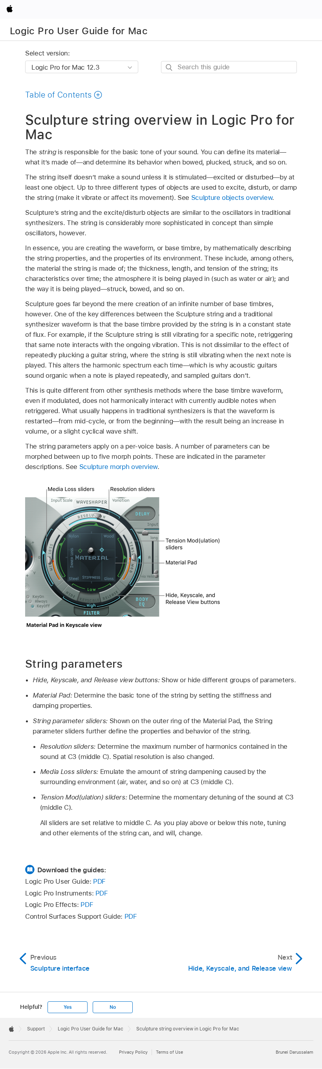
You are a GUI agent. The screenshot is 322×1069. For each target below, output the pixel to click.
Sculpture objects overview (232, 197)
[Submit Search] (169, 67)
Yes (67, 1007)
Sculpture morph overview (118, 467)
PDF (99, 881)
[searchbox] (229, 67)
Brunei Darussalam (294, 1052)
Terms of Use (169, 1052)
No (113, 1007)
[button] (63, 95)
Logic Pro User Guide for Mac (79, 31)
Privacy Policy (133, 1052)
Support (36, 1029)
